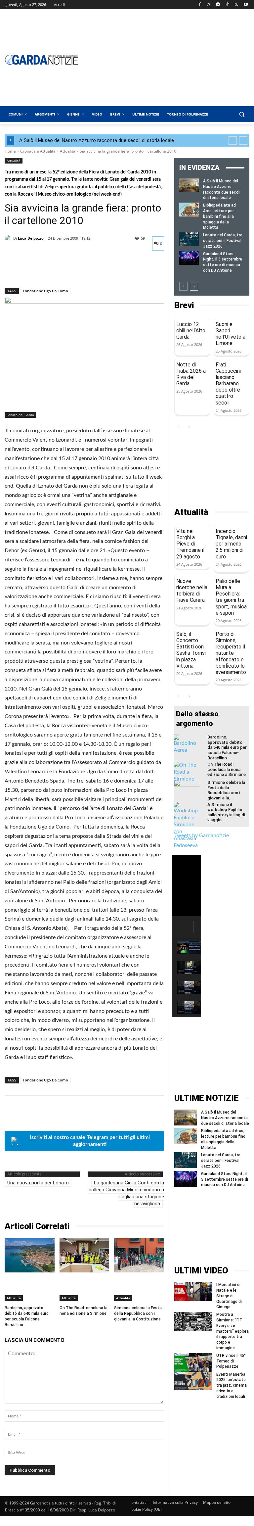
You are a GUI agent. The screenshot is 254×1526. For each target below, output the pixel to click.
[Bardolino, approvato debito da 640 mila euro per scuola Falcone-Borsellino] (30, 1255)
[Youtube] (245, 5)
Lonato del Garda (20, 414)
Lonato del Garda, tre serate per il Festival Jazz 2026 (222, 241)
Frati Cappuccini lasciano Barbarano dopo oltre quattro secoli (228, 383)
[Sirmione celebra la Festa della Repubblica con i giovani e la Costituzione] (139, 1255)
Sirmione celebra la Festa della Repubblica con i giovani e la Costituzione (138, 1313)
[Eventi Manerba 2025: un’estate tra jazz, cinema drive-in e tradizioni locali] (193, 1381)
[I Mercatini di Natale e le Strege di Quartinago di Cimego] (193, 1291)
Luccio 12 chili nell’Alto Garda (190, 330)
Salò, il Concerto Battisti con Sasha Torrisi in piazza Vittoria (191, 650)
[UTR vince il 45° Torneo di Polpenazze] (193, 1362)
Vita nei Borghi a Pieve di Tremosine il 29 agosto (190, 544)
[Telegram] (218, 5)
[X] (236, 5)
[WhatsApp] (57, 270)
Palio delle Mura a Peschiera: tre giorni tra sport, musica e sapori (231, 597)
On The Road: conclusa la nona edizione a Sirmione (83, 1311)
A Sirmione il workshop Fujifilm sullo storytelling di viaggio (226, 812)
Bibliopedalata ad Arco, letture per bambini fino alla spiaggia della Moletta (219, 216)
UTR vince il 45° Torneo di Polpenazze (231, 1361)
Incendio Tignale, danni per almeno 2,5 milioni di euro (231, 544)
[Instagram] (209, 5)
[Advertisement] (211, 469)
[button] (241, 114)
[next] (243, 140)
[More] (72, 270)
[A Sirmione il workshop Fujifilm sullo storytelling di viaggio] (187, 825)
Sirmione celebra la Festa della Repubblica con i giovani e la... (226, 790)
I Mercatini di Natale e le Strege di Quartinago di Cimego (229, 1295)
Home (10, 151)
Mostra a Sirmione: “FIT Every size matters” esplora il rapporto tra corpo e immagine (232, 1331)
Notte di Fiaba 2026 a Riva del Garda (191, 374)
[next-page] (194, 286)
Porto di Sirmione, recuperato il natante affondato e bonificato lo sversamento (231, 653)
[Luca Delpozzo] (9, 238)
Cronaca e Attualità (38, 151)
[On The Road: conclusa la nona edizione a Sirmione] (84, 1255)
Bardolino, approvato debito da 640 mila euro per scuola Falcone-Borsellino (227, 747)
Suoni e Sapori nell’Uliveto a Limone (230, 334)
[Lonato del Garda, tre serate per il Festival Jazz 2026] (189, 239)
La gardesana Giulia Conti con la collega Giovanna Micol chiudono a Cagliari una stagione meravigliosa (126, 1193)
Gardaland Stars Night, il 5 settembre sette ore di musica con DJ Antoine (224, 1179)
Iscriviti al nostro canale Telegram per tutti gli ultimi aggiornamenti (90, 1141)
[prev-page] (183, 286)
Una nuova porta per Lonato (38, 1183)
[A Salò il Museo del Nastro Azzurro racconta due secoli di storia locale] (189, 185)
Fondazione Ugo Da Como (45, 290)
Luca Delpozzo (31, 238)
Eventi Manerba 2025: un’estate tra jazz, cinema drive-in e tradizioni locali (231, 1385)
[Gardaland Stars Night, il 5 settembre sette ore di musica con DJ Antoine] (189, 258)
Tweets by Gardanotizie (201, 835)
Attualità (67, 151)
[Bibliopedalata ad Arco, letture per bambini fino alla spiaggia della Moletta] (189, 209)
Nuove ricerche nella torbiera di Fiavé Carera (191, 590)
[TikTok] (227, 5)
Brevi (184, 305)
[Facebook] (199, 5)
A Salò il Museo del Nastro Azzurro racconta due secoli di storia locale (96, 140)
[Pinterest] (41, 270)
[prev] (233, 140)
